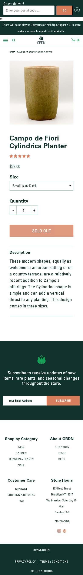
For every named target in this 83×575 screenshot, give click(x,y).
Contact (21, 489)
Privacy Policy (25, 561)
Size (14, 176)
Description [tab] (20, 252)
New (21, 447)
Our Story (62, 447)
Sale (21, 465)
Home (12, 52)
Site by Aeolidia (41, 571)
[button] (20, 156)
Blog (61, 459)
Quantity (19, 200)
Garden (21, 453)
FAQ (21, 501)
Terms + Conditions (54, 561)
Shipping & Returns (21, 495)
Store (62, 453)
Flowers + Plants (21, 459)
